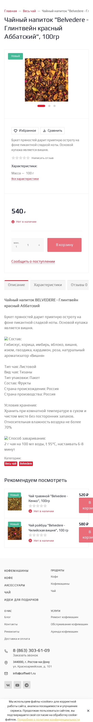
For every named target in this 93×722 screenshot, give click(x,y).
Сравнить (55, 130)
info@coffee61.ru (24, 673)
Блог (7, 617)
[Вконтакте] (8, 685)
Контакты (11, 624)
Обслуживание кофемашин (69, 624)
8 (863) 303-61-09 (31, 650)
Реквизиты (11, 631)
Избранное (27, 130)
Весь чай (10, 463)
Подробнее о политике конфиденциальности (48, 719)
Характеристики (48, 285)
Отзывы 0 (79, 285)
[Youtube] (17, 685)
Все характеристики (25, 178)
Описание (16, 285)
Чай (7, 592)
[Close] (87, 711)
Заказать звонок (25, 655)
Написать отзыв (43, 158)
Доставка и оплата (17, 638)
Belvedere (26, 463)
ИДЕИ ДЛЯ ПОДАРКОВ (21, 599)
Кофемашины (16, 570)
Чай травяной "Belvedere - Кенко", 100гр (48, 498)
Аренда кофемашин (64, 631)
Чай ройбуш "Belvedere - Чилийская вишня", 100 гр (48, 527)
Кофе (8, 578)
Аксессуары (14, 585)
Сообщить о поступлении (33, 261)
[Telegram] (26, 685)
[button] (41, 106)
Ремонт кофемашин (64, 617)
